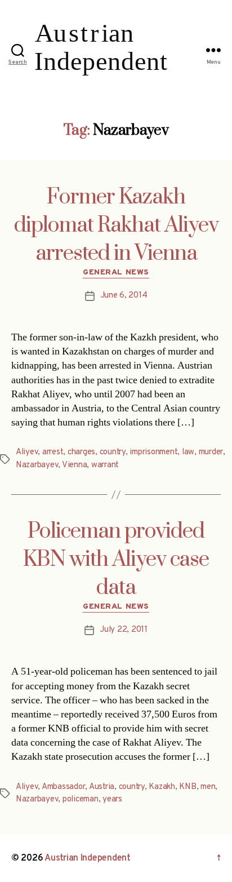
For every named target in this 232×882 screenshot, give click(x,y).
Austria (101, 787)
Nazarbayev (37, 465)
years (112, 799)
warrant (105, 465)
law (188, 452)
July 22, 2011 (124, 629)
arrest (52, 452)
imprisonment (153, 452)
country (113, 452)
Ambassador (63, 787)
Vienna (74, 465)
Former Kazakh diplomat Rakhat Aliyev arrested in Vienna (116, 225)
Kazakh (162, 787)
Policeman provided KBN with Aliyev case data (116, 559)
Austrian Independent (87, 858)
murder (211, 452)
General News (116, 272)
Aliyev (27, 452)
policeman (81, 799)
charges (81, 452)
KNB (187, 787)
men (207, 787)
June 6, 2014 (124, 295)
